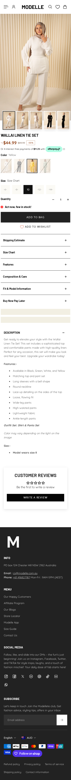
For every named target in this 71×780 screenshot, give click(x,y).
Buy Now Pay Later (14, 300)
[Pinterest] (39, 676)
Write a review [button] (35, 497)
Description (12, 332)
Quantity (6, 199)
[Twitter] (23, 676)
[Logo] (32, 7)
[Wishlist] (57, 7)
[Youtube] (31, 676)
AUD (29, 737)
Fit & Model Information (17, 288)
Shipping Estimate (14, 240)
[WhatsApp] (6, 685)
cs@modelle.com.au (25, 573)
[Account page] (13, 7)
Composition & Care (15, 276)
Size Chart (9, 252)
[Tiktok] (48, 676)
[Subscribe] (62, 720)
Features (8, 264)
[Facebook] (14, 676)
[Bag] (65, 7)
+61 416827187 (21, 577)
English (8, 737)
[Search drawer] (50, 7)
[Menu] (6, 7)
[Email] (56, 676)
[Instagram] (6, 676)
